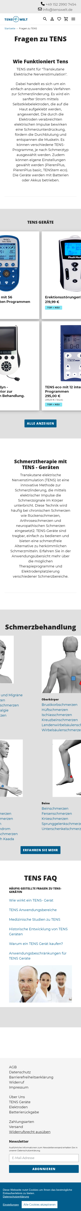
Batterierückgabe (24, 1112)
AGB (13, 1067)
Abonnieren (44, 1169)
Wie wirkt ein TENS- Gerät (31, 900)
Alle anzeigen (40, 423)
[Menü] (73, 19)
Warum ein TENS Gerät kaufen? (36, 944)
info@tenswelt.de (57, 10)
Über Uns (17, 1097)
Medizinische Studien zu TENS (34, 919)
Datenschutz (20, 1072)
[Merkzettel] (59, 19)
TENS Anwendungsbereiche (33, 910)
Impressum (18, 1087)
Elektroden (18, 1107)
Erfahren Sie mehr (40, 850)
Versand (16, 1127)
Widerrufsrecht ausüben (29, 1132)
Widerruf (16, 1082)
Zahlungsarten (21, 1122)
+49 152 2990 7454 (60, 4)
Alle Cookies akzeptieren (40, 1204)
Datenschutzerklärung (16, 1196)
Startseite (10, 28)
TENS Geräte (20, 1102)
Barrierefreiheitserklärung (31, 1077)
